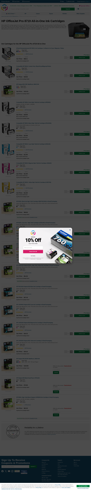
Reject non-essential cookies (83, 488)
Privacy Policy (58, 484)
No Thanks (33, 255)
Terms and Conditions (66, 487)
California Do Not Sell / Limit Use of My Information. (11, 489)
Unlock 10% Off (33, 251)
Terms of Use (39, 258)
